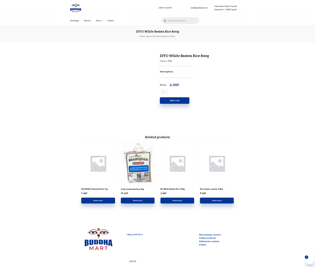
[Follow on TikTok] (172, 244)
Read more (98, 200)
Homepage (74, 21)
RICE (170, 61)
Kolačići (202, 245)
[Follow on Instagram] (167, 244)
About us (87, 21)
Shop (98, 21)
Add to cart (175, 100)
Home (142, 36)
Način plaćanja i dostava (210, 235)
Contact (110, 21)
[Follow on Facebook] (162, 244)
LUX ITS (132, 261)
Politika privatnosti (207, 238)
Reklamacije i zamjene (209, 241)
